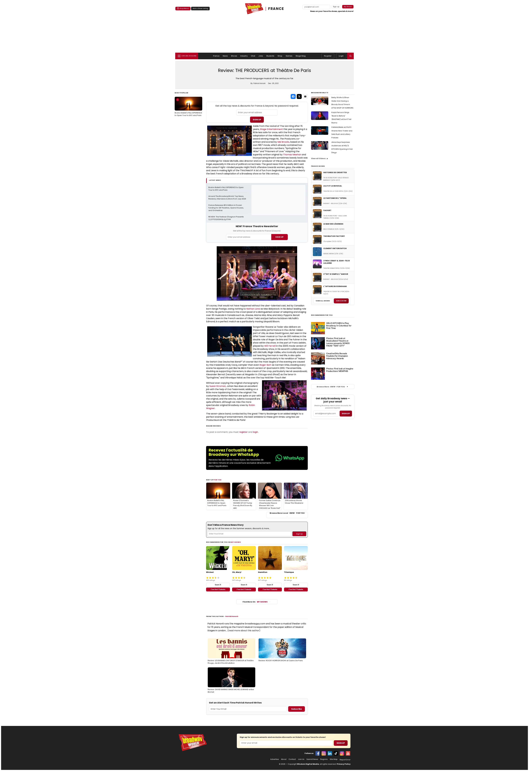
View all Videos (318, 158)
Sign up (346, 413)
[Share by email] (305, 96)
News (225, 56)
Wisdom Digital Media (308, 764)
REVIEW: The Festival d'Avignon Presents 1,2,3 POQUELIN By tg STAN (226, 218)
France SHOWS (318, 166)
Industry (244, 56)
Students (270, 56)
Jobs (260, 56)
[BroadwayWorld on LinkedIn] (329, 753)
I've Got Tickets (218, 589)
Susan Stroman (217, 386)
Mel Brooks (283, 141)
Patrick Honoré (231, 616)
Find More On (255, 602)
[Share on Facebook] (293, 96)
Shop (280, 56)
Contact (292, 759)
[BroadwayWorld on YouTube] (348, 753)
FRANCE (276, 9)
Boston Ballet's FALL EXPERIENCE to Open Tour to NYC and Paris (188, 107)
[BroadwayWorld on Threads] (341, 753)
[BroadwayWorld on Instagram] (323, 753)
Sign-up (336, 7)
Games (289, 56)
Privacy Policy (343, 764)
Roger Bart (265, 364)
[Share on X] (299, 96)
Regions (324, 759)
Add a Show (341, 301)
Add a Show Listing (200, 8)
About (283, 759)
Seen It (218, 585)
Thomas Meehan (292, 154)
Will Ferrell (270, 345)
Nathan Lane (253, 308)
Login (341, 56)
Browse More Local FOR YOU (287, 513)
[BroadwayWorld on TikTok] (335, 753)
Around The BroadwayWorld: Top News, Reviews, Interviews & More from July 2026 (227, 197)
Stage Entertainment (271, 129)
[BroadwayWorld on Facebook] (317, 753)
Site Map (334, 759)
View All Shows (323, 301)
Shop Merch (184, 8)
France (216, 56)
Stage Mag (301, 56)
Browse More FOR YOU (331, 386)
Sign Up (257, 119)
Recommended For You (322, 315)
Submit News (312, 759)
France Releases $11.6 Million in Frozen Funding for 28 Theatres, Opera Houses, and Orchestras (226, 208)
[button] (350, 56)
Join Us (301, 759)
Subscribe (296, 709)
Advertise (274, 759)
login (255, 432)
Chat (253, 56)
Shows (234, 56)
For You (218, 480)
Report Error (345, 759)
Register (328, 56)
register (243, 432)
